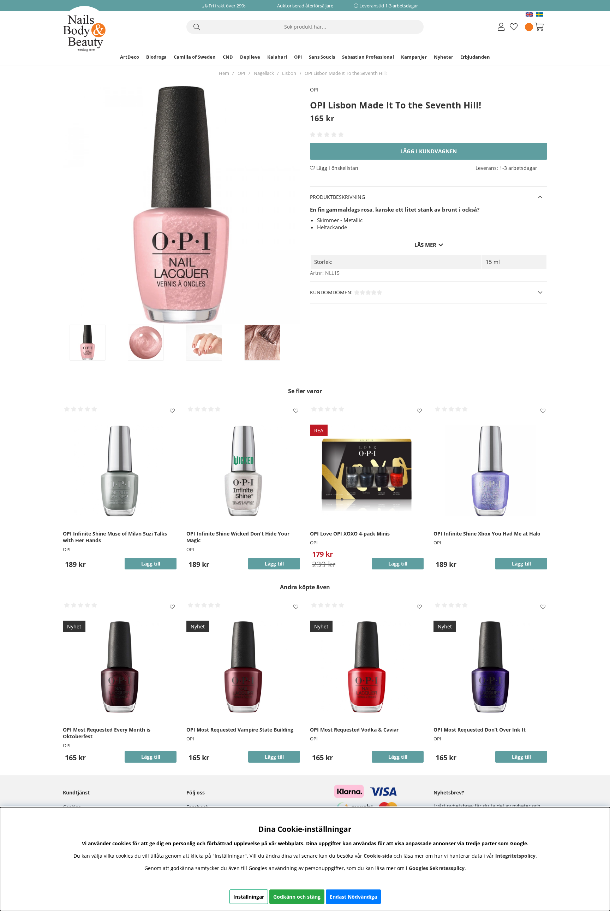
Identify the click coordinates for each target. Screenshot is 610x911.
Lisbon (289, 73)
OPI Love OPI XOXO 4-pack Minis (350, 533)
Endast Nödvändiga (353, 896)
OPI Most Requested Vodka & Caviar (354, 729)
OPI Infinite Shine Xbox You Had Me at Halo (486, 533)
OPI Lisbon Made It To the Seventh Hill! (346, 73)
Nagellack (264, 73)
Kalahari (277, 57)
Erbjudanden (475, 57)
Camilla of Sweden (195, 57)
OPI (298, 57)
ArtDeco (129, 57)
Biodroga (156, 57)
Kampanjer (414, 57)
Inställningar (248, 896)
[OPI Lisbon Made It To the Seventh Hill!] (95, 343)
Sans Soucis (322, 57)
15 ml (493, 261)
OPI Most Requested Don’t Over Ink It (479, 729)
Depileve (250, 57)
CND (228, 57)
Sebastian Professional (368, 57)
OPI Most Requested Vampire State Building (239, 729)
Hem (224, 73)
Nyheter (443, 57)
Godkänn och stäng (297, 896)
